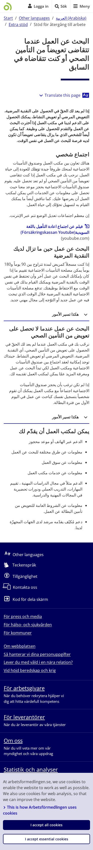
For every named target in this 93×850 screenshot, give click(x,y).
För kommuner (18, 633)
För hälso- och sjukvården (28, 624)
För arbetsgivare (24, 688)
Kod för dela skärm (30, 599)
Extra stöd (18, 24)
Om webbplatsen (19, 646)
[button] (46, 314)
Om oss (13, 740)
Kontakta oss (25, 587)
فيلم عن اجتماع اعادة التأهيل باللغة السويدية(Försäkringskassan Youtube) (55, 229)
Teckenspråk (24, 565)
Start (8, 18)
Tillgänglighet (25, 576)
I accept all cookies (46, 825)
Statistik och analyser (31, 769)
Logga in (41, 6)
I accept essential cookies (46, 839)
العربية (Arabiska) (71, 18)
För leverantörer (24, 717)
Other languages (34, 18)
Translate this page (62, 95)
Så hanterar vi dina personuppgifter (37, 654)
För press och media (23, 616)
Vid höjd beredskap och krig (30, 670)
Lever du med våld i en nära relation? (38, 662)
